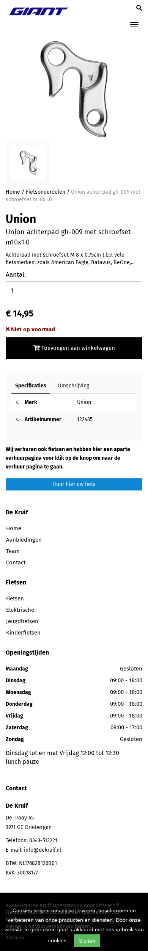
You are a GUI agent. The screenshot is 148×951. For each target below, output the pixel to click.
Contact (15, 562)
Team (13, 551)
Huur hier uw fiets (74, 484)
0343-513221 (43, 840)
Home (13, 192)
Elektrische (20, 609)
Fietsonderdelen (45, 192)
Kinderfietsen (23, 632)
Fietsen (15, 598)
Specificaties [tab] (30, 385)
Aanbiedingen (24, 539)
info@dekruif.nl (42, 850)
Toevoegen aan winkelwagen (77, 348)
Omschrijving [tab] (73, 385)
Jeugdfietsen (22, 621)
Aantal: (16, 275)
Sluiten (87, 941)
